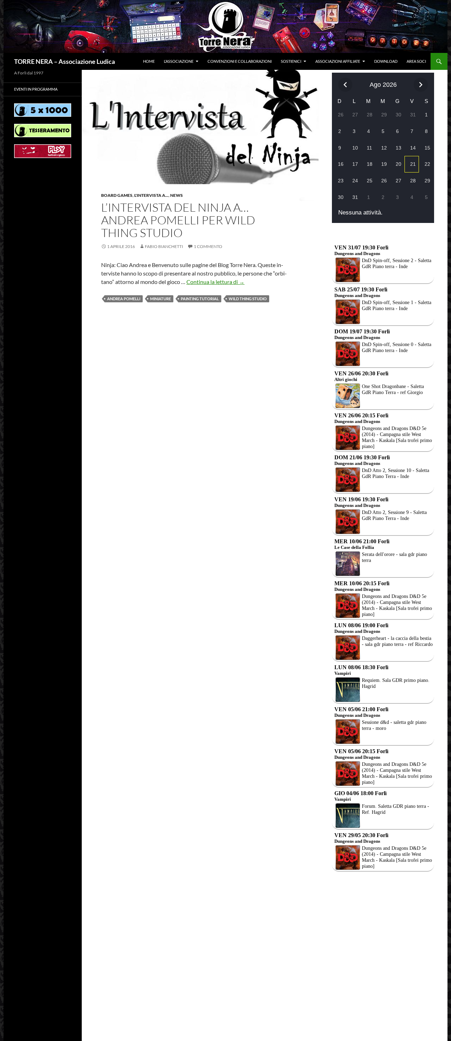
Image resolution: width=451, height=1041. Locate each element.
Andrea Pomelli (123, 298)
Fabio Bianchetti (164, 246)
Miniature (160, 298)
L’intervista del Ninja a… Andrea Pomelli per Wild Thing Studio (178, 220)
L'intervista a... (151, 195)
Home (149, 61)
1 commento (208, 246)
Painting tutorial (200, 298)
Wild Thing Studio (248, 298)
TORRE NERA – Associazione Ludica (64, 61)
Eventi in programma (35, 89)
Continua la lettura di (215, 281)
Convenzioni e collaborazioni (240, 61)
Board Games (116, 195)
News (176, 195)
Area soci (416, 61)
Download (385, 61)
